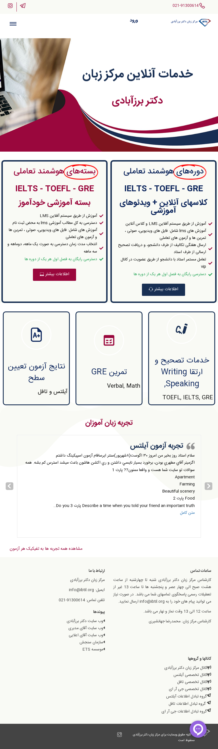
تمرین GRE (109, 372)
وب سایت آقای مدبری (85, 628)
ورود (134, 20)
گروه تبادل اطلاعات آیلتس (186, 696)
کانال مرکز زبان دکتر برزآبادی (185, 668)
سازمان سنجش (91, 642)
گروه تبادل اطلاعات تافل (188, 704)
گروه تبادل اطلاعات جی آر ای (184, 711)
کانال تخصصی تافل (192, 682)
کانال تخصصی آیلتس (190, 675)
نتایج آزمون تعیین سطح (36, 372)
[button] (163, 290)
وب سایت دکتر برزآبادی (85, 621)
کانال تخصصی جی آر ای (188, 689)
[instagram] (119, 735)
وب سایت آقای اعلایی (86, 635)
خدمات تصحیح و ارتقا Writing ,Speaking (182, 372)
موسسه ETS (92, 649)
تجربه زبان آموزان (109, 423)
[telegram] (114, 735)
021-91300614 (186, 6)
